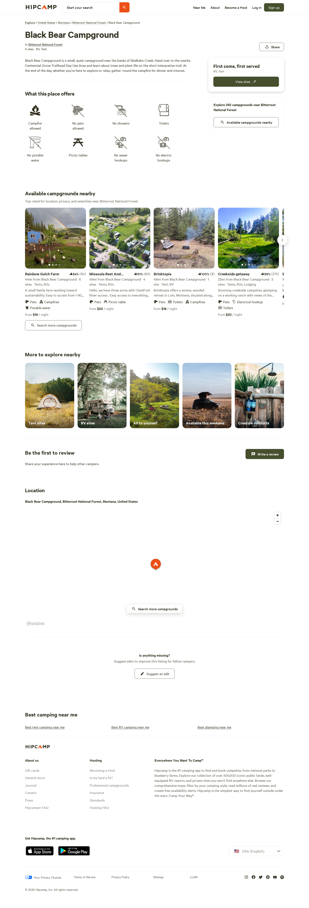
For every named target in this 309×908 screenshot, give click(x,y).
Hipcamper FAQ (36, 807)
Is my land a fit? (101, 777)
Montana (64, 22)
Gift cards (32, 770)
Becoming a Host (102, 770)
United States (46, 22)
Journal (30, 785)
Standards (97, 800)
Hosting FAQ (99, 807)
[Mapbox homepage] (35, 623)
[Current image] (49, 265)
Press (29, 800)
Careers (30, 792)
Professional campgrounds (109, 785)
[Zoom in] (278, 515)
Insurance (97, 792)
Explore (30, 22)
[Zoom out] (278, 521)
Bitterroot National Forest (89, 22)
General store (35, 777)
